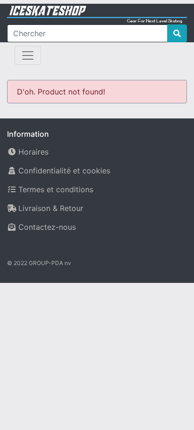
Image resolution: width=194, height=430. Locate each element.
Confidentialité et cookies (64, 170)
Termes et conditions (55, 189)
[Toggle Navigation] (28, 55)
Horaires (33, 151)
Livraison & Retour (50, 208)
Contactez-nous (47, 227)
